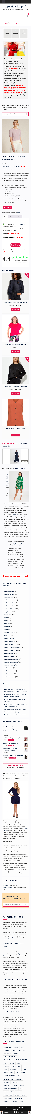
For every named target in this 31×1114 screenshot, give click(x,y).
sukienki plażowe (9, 591)
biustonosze (7, 615)
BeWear (14, 1050)
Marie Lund (15, 1082)
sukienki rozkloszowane (11, 662)
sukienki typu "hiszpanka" (11, 659)
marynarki (7, 626)
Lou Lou (20, 1076)
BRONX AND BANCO (9, 1057)
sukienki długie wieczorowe (12, 647)
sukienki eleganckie (9, 641)
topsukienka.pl (11, 938)
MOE (21, 1088)
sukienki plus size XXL (10, 650)
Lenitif (23, 1072)
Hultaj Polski (16, 1066)
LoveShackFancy (8, 1079)
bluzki (14, 21)
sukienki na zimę (9, 674)
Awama (16, 1047)
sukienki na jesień (9, 671)
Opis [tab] (5, 216)
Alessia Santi (7, 1047)
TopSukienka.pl (17, 544)
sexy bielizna (8, 612)
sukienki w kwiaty (9, 653)
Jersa (5, 1069)
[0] (27, 16)
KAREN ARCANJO (15, 1069)
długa (19, 954)
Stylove (23, 1095)
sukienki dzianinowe (10, 606)
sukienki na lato (8, 668)
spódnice (6, 635)
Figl (5, 1063)
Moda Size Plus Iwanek (10, 1088)
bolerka (6, 620)
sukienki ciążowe (9, 638)
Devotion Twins (8, 1060)
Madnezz (18, 1079)
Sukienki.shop (8, 1098)
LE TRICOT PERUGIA (10, 1076)
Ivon (24, 1066)
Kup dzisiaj (8, 207)
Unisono (14, 1101)
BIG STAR (22, 1050)
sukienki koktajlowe (9, 600)
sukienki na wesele (9, 677)
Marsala (22, 1085)
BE (21, 1047)
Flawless (11, 1063)
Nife (12, 1092)
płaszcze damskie (9, 632)
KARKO (25, 1069)
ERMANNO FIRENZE (21, 1060)
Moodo (6, 1092)
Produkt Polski (8, 1095)
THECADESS (18, 1098)
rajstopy (6, 629)
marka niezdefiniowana (10, 1085)
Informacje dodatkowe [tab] (15, 216)
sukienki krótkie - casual (11, 644)
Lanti (17, 1072)
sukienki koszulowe (9, 656)
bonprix (16, 1053)
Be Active (6, 1050)
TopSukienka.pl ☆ (15, 6)
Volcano (21, 1101)
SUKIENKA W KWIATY (19, 468)
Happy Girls (7, 1066)
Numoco (18, 1092)
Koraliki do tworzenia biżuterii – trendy (15, 715)
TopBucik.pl (6, 885)
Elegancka (5, 955)
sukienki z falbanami (10, 609)
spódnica (5, 252)
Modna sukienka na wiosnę (7, 479)
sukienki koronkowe (9, 603)
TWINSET (6, 1101)
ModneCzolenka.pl (8, 887)
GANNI (19, 1063)
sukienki (15, 515)
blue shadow (7, 1053)
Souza (17, 1095)
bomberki (7, 623)
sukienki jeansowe (9, 594)
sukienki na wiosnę (9, 665)
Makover (6, 1082)
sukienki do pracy (9, 597)
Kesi (11, 1072)
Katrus (6, 1072)
